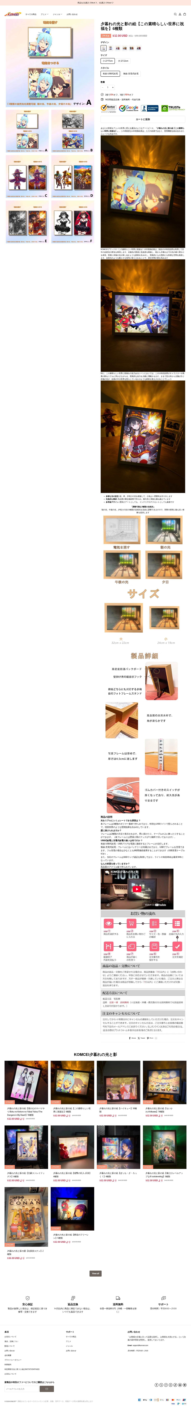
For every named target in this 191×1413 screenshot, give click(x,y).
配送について (10, 1346)
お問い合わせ (72, 14)
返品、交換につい (11, 1341)
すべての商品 (30, 14)
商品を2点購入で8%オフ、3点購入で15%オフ (96, 3)
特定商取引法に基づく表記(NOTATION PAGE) (22, 1369)
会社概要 (8, 1355)
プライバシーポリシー (13, 1360)
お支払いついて (10, 1337)
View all (95, 1273)
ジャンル (56, 14)
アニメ (43, 14)
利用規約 (8, 1365)
